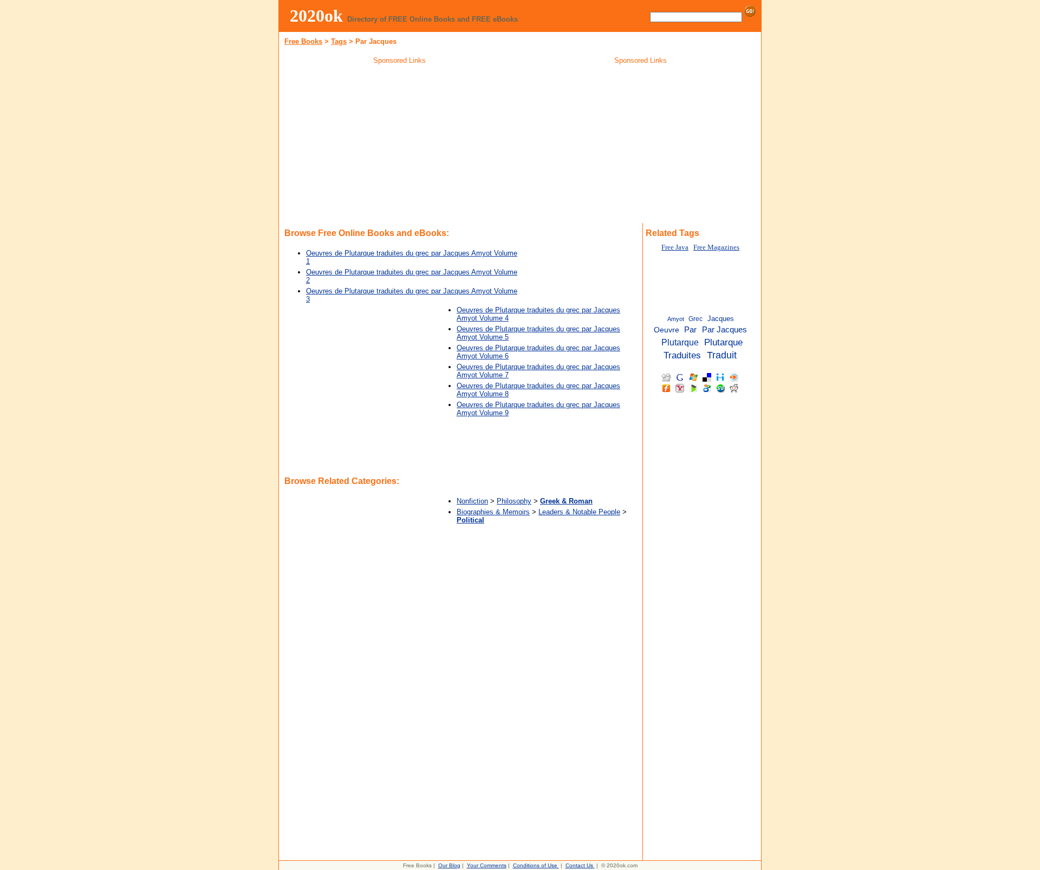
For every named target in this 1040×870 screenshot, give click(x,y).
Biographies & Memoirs (493, 512)
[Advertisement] (400, 145)
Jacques (720, 319)
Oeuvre (666, 330)
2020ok (316, 15)
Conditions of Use (535, 865)
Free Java (674, 247)
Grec (695, 319)
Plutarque (680, 342)
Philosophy (514, 501)
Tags (339, 41)
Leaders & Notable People (579, 512)
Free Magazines (716, 247)
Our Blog (449, 865)
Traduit (722, 355)
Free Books (303, 41)
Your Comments (486, 865)
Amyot (675, 319)
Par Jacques (724, 329)
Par (690, 329)
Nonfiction (472, 501)
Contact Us (579, 865)
